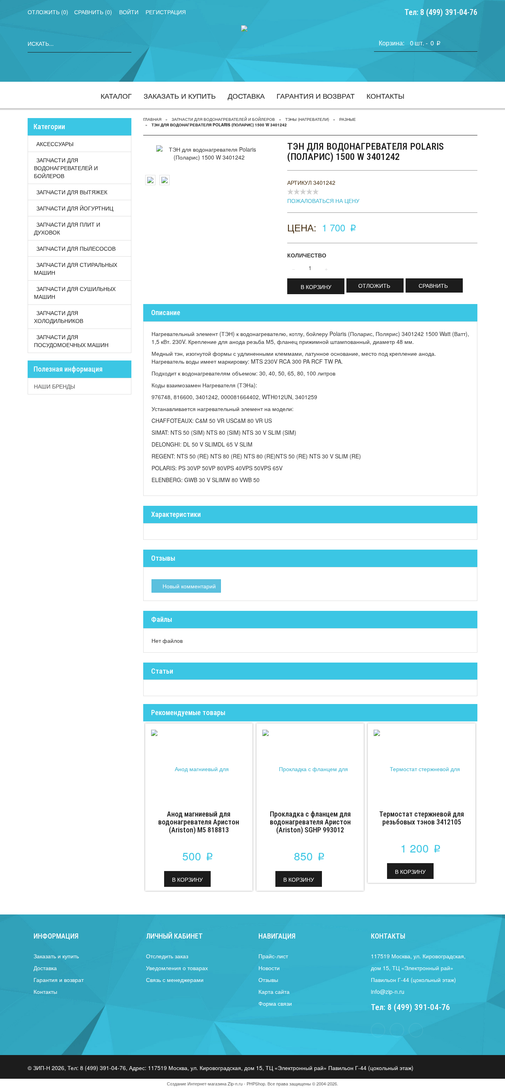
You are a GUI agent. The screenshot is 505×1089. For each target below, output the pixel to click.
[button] (315, 286)
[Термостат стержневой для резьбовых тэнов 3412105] (421, 762)
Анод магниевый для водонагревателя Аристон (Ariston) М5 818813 (198, 822)
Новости (269, 968)
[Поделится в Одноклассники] (416, 1030)
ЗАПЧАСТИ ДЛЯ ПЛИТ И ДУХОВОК (67, 228)
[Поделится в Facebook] (378, 1030)
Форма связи (275, 1003)
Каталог (116, 95)
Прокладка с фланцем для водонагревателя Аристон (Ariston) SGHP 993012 (310, 822)
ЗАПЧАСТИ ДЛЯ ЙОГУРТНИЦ (74, 208)
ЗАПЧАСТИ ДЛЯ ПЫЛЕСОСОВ (76, 248)
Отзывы (268, 980)
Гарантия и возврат (316, 95)
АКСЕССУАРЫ (54, 144)
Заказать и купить (180, 95)
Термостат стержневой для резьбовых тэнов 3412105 (421, 818)
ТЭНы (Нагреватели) (307, 119)
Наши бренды (54, 386)
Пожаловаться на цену (323, 201)
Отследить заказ (167, 956)
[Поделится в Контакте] (397, 1030)
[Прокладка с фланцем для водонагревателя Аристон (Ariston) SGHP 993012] (310, 762)
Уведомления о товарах (177, 968)
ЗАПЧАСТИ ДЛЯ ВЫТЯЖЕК (71, 192)
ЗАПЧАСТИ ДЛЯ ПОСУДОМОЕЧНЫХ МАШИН (71, 341)
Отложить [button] (374, 285)
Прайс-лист (273, 956)
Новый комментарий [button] (188, 586)
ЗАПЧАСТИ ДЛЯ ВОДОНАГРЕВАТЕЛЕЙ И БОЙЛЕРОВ (66, 168)
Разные (347, 119)
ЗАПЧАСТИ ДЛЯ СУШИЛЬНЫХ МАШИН (75, 292)
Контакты (385, 95)
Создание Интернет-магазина (196, 1083)
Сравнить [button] (433, 285)
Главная (152, 119)
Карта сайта (274, 991)
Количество (306, 255)
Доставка (246, 95)
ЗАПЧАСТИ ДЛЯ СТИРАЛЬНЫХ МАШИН (75, 268)
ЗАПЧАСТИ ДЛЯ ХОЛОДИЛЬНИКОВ (58, 317)
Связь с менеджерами (175, 980)
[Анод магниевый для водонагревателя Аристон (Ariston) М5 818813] (198, 762)
